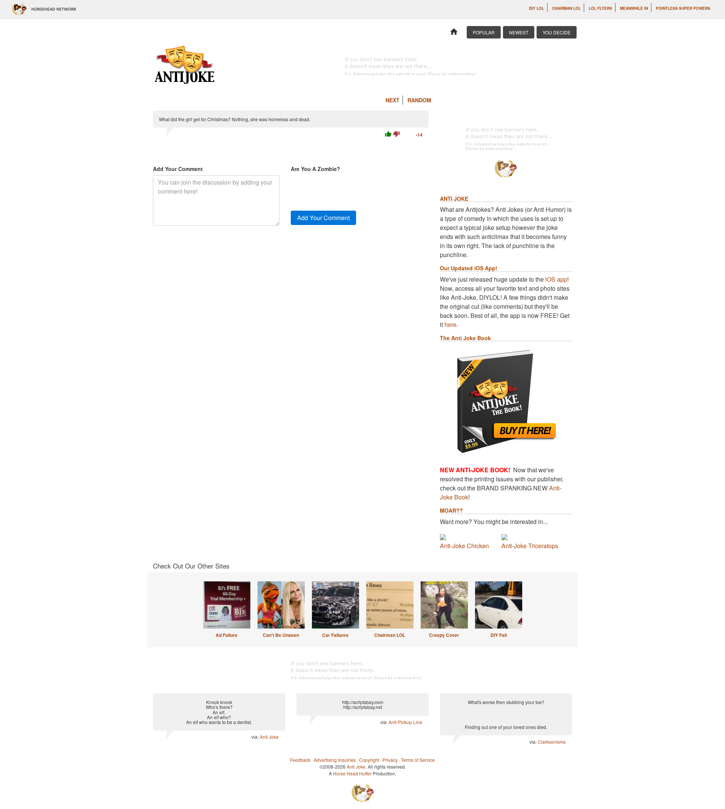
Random (419, 100)
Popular (484, 32)
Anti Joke (269, 736)
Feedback (300, 760)
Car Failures (335, 635)
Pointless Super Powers (683, 8)
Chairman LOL (566, 8)
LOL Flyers (600, 8)
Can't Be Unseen (281, 635)
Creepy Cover (444, 635)
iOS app (556, 279)
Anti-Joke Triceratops (529, 545)
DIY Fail (499, 635)
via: (255, 736)
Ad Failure (227, 635)
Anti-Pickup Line (405, 722)
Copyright (369, 760)
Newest (518, 32)
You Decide (557, 32)
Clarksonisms (552, 741)
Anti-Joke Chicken (464, 545)
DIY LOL (536, 8)
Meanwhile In (634, 8)
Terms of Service (418, 760)
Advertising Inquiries (335, 760)
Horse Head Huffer (352, 773)
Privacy (390, 760)
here (450, 324)
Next (393, 100)
